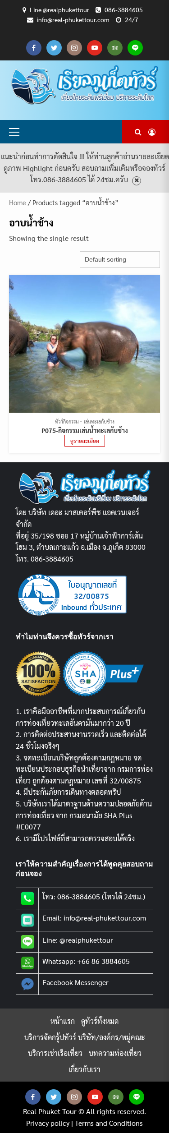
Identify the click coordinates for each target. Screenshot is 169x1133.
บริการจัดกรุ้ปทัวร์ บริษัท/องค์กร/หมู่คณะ (84, 1037)
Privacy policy (47, 1123)
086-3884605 (124, 9)
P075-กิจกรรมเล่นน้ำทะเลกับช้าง (84, 430)
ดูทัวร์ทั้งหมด (100, 1021)
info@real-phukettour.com (73, 19)
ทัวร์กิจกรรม (67, 421)
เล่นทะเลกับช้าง (99, 421)
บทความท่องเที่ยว (115, 1053)
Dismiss (136, 180)
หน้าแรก (62, 1021)
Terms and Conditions (109, 1123)
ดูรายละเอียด (84, 440)
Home (17, 202)
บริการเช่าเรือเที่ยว (55, 1053)
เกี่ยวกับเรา (84, 1069)
